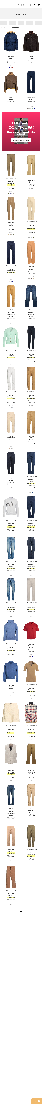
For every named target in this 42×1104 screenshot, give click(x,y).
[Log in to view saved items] (35, 5)
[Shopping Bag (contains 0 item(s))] (39, 5)
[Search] (30, 5)
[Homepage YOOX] (21, 5)
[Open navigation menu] (3, 5)
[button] (21, 911)
